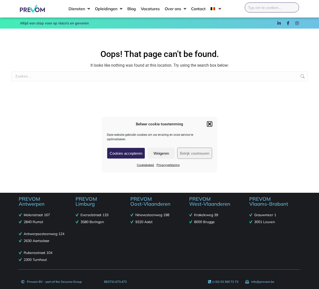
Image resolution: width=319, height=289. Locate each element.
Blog (131, 8)
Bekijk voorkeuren (194, 153)
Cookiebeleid (145, 165)
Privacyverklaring (168, 165)
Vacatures (150, 8)
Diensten (77, 8)
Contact (198, 8)
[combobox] (272, 7)
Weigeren (161, 153)
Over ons (173, 8)
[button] (209, 124)
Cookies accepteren (126, 153)
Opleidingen (106, 8)
